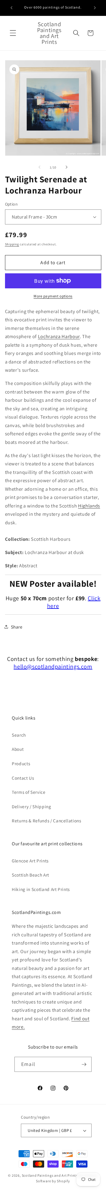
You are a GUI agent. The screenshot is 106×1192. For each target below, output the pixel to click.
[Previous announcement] (11, 7)
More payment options (53, 296)
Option (11, 204)
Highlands (89, 505)
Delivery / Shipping (31, 806)
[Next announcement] (94, 7)
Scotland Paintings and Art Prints (50, 1175)
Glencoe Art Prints (30, 861)
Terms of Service (29, 792)
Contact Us (23, 778)
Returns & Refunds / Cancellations (46, 821)
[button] (13, 33)
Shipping (12, 244)
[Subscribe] (84, 1064)
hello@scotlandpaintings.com (53, 666)
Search (19, 735)
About (18, 749)
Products (21, 763)
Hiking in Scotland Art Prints (41, 889)
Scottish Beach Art (30, 875)
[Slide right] (66, 167)
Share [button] (17, 627)
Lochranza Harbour (59, 336)
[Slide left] (39, 167)
